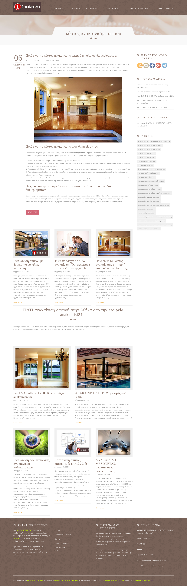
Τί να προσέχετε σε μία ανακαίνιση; (151, 169)
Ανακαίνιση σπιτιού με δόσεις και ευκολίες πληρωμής (28, 264)
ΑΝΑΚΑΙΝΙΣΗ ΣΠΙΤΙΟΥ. (35, 580)
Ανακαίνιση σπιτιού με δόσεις (112, 580)
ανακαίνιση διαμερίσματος (148, 173)
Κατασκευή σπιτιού (145, 165)
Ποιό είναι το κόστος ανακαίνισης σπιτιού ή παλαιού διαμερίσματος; (71, 55)
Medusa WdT (59, 580)
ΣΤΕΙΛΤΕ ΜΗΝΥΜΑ (138, 8)
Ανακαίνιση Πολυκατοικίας (143, 580)
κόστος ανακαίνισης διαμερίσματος (151, 221)
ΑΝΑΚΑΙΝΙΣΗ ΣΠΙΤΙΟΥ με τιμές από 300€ (152, 107)
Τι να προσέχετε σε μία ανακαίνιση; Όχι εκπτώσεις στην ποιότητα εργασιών (72, 264)
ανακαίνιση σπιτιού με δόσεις (149, 189)
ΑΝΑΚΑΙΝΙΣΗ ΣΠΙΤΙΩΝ (146, 157)
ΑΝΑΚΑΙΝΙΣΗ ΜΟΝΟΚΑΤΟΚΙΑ (149, 149)
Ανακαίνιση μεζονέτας (146, 161)
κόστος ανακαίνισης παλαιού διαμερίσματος (155, 225)
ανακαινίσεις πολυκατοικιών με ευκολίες (153, 205)
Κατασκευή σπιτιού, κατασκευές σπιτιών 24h (70, 461)
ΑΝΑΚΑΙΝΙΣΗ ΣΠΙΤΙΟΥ (85, 8)
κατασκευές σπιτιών (145, 217)
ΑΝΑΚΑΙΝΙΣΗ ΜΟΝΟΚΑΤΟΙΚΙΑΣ (149, 145)
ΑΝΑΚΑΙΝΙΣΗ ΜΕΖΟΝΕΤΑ (160, 141)
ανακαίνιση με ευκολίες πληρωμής (151, 181)
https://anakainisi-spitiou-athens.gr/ (152, 560)
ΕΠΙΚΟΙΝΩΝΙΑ (165, 8)
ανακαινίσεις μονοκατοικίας (148, 197)
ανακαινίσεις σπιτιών (146, 209)
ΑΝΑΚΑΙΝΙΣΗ (143, 141)
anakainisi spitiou (71, 580)
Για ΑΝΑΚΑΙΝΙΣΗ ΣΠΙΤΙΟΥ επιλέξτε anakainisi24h (155, 96)
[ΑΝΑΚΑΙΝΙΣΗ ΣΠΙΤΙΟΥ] (27, 7)
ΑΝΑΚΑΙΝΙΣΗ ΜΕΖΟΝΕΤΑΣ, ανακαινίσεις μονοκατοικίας (106, 465)
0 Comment (36, 60)
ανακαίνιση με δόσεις (146, 177)
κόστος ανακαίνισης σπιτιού (148, 229)
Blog (56, 550)
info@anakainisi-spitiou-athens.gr (151, 566)
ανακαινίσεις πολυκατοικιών (149, 201)
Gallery (112, 8)
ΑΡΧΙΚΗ (59, 8)
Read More (32, 212)
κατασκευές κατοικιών (146, 213)
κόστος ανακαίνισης (164, 217)
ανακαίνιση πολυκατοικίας (148, 185)
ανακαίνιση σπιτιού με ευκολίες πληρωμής (154, 193)
